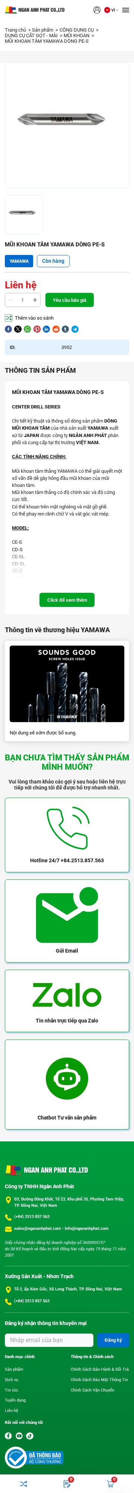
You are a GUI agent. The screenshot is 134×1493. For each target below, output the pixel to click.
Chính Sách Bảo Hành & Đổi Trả (100, 1369)
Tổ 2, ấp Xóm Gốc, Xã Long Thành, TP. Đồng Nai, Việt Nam (68, 1289)
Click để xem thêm (67, 600)
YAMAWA (19, 261)
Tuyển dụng (15, 1400)
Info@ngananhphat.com (87, 1228)
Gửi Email (67, 951)
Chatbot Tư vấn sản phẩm (67, 1118)
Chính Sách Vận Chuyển (92, 1390)
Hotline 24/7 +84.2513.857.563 (67, 860)
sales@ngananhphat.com (38, 1228)
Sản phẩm (43, 30)
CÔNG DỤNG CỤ (77, 30)
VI (113, 10)
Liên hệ (11, 1410)
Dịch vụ (11, 1379)
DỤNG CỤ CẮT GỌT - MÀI (32, 35)
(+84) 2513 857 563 (32, 1216)
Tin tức (11, 1390)
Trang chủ (16, 30)
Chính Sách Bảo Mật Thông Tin (99, 1379)
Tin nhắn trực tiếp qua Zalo (67, 1021)
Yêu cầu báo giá (69, 300)
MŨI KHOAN (77, 35)
